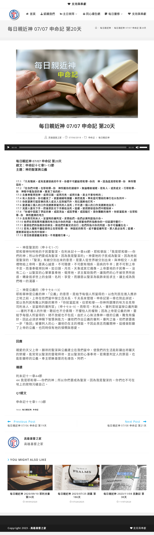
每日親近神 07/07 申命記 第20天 (130, 27)
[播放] (8, 147)
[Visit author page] (14, 442)
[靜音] (137, 147)
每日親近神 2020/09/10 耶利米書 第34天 (30, 495)
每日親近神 (104, 137)
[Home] (96, 27)
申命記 (91, 137)
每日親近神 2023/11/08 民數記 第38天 (124, 495)
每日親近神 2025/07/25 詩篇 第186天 (77, 495)
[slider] (144, 147)
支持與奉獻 (79, 4)
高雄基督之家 (55, 137)
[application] (77, 147)
